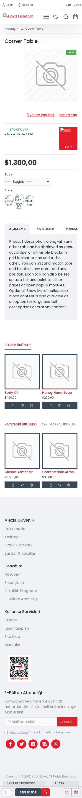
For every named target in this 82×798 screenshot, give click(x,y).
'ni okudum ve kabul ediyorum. (41, 732)
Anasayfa (11, 29)
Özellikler (45, 229)
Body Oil (11, 393)
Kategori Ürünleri (21, 424)
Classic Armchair (19, 472)
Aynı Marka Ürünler (58, 424)
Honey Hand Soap (57, 393)
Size (7, 174)
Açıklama (17, 229)
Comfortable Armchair (59, 472)
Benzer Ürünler (18, 345)
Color (8, 190)
